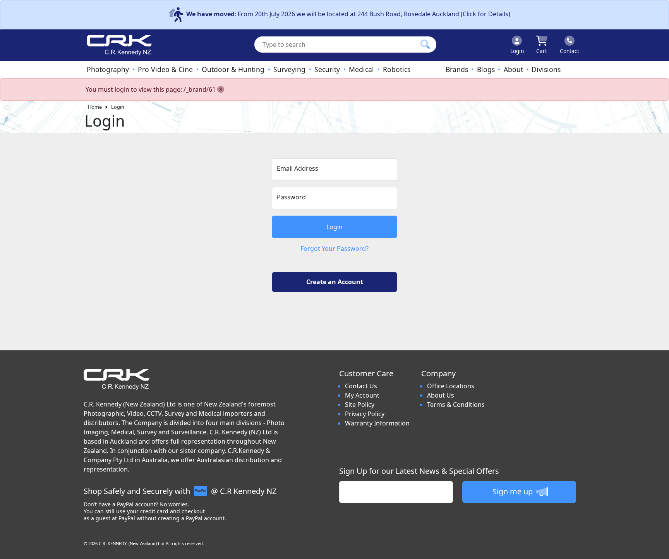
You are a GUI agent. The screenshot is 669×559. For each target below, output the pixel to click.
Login (117, 106)
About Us (440, 395)
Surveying (289, 69)
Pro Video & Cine (165, 69)
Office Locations (450, 386)
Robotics (396, 69)
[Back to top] (658, 548)
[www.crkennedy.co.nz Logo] (116, 45)
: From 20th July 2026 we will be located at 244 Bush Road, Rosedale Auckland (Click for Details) (348, 14)
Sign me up (513, 491)
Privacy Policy (364, 414)
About (513, 69)
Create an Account (334, 282)
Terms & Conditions (456, 404)
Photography (108, 69)
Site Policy (359, 404)
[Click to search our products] (425, 44)
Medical (361, 69)
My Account (362, 395)
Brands (457, 69)
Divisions (546, 69)
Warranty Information (377, 423)
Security (327, 69)
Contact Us (361, 386)
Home (95, 106)
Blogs (486, 69)
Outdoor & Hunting (233, 69)
